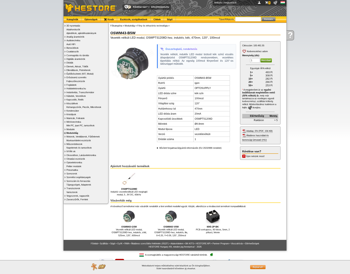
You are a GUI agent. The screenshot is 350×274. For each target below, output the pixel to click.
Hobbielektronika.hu (76, 88)
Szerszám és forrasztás (78, 181)
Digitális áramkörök (75, 59)
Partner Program (220, 243)
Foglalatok (71, 85)
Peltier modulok (73, 166)
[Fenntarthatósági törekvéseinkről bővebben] (211, 255)
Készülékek (72, 103)
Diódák (69, 62)
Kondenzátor (72, 111)
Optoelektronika (74, 162)
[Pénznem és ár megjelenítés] (275, 2)
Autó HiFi (70, 44)
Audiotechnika (73, 40)
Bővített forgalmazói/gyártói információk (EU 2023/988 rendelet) (190, 148)
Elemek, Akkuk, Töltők (77, 66)
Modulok (70, 129)
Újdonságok (90, 19)
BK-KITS (189, 243)
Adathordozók (73, 29)
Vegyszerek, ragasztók (77, 196)
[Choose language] (283, 2)
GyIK (119, 243)
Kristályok (71, 114)
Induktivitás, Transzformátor (80, 92)
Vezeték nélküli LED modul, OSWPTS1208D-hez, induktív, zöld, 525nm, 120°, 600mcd (129, 231)
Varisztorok (72, 192)
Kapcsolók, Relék (75, 99)
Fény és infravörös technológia (152, 25)
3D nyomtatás (73, 25)
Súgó (170, 19)
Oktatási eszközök (75, 159)
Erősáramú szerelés (76, 77)
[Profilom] (260, 2)
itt (186, 268)
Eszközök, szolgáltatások (133, 19)
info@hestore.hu (160, 7)
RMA (126, 243)
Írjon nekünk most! (255, 156)
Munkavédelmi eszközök (78, 140)
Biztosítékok (72, 48)
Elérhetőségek (252, 243)
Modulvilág (72, 133)
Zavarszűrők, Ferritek (77, 199)
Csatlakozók (72, 51)
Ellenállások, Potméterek (78, 70)
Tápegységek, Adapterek (78, 184)
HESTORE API (203, 243)
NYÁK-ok (71, 151)
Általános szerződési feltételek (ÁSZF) (150, 243)
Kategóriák (72, 19)
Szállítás (104, 243)
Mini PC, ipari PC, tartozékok (80, 125)
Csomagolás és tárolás (77, 55)
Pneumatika (72, 170)
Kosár (110, 19)
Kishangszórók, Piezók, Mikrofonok (83, 107)
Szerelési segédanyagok (78, 177)
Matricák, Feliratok (75, 118)
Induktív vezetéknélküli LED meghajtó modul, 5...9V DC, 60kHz (129, 192)
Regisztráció (230, 2)
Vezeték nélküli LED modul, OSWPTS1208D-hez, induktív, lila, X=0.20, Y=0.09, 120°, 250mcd (171, 231)
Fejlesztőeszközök (75, 81)
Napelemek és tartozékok (79, 147)
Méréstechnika (73, 122)
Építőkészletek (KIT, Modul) (80, 74)
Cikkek (157, 19)
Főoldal (94, 243)
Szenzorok (71, 173)
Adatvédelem (177, 243)
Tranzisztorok (73, 188)
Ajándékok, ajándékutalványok (81, 33)
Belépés (218, 2)
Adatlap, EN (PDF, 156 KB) (259, 131)
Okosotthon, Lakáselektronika (81, 155)
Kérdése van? (140, 7)
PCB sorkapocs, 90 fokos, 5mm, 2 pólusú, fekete (213, 230)
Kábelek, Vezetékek (76, 96)
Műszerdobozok (74, 144)
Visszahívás (237, 243)
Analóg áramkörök (75, 37)
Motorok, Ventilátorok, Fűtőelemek (83, 136)
